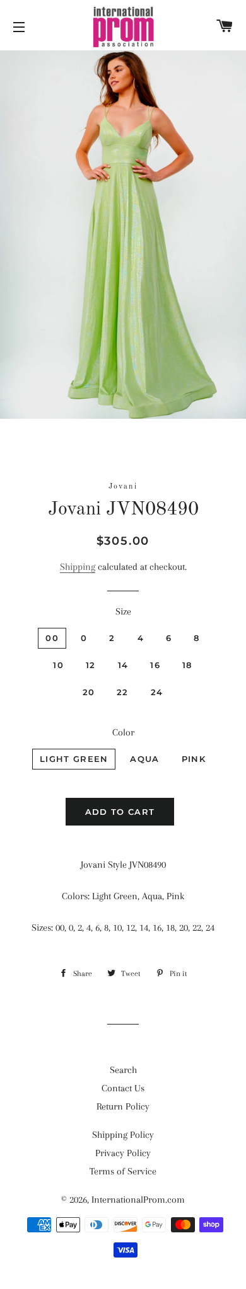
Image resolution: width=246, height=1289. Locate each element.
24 (157, 692)
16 (155, 665)
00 (52, 638)
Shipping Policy (123, 1134)
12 (91, 665)
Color (123, 732)
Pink (194, 759)
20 (89, 692)
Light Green (74, 759)
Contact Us (123, 1088)
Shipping (77, 566)
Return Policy (123, 1106)
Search (123, 1070)
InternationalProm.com (138, 1199)
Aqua (144, 759)
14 (123, 665)
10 (58, 665)
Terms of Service (123, 1171)
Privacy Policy (123, 1153)
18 (187, 665)
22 (123, 692)
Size (123, 611)
